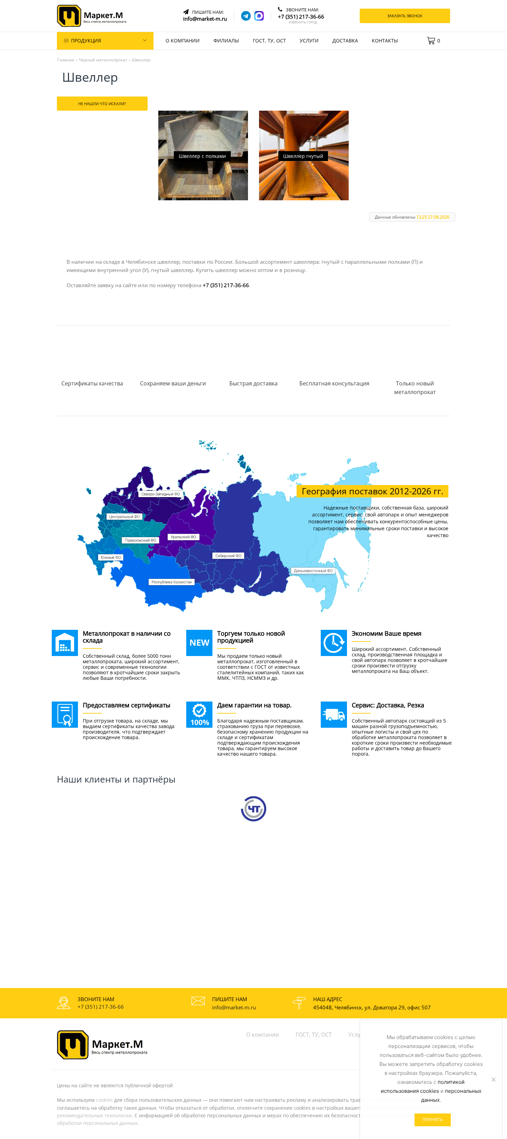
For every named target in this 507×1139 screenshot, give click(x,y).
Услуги (309, 40)
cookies (104, 1100)
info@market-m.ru (234, 1007)
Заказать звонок (405, 15)
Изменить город (303, 22)
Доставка (345, 40)
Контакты (385, 40)
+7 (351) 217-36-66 (226, 285)
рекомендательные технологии (94, 1115)
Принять (433, 1119)
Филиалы (226, 40)
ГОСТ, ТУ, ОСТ (269, 40)
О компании (183, 40)
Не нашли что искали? (102, 103)
